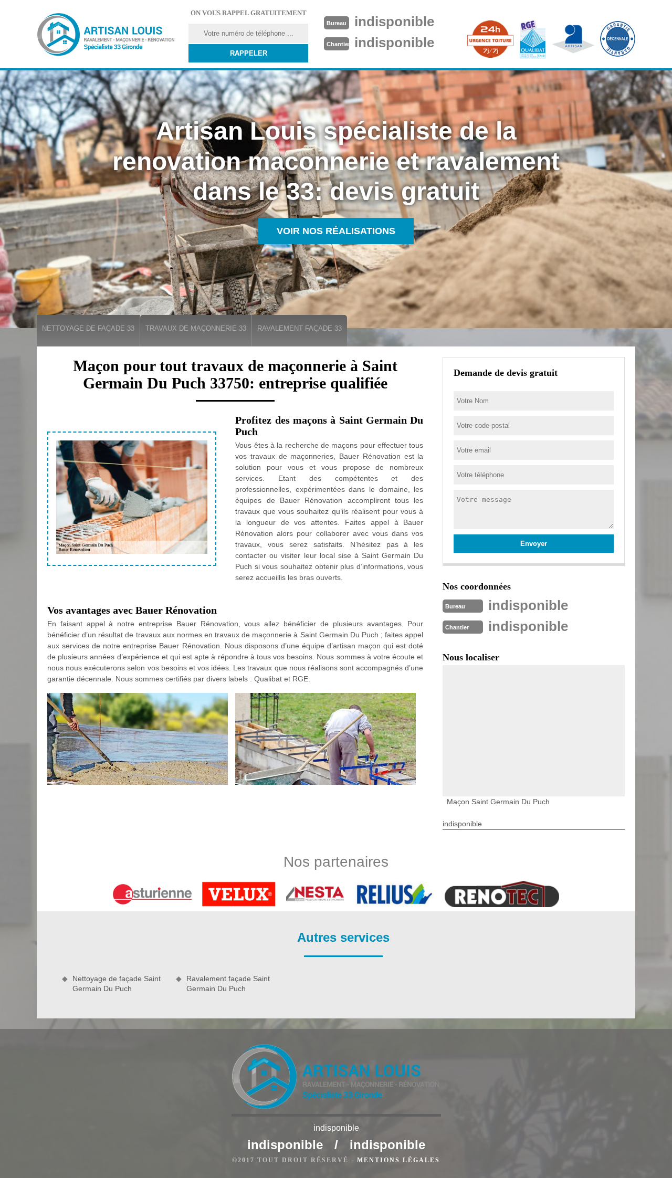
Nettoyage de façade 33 (88, 328)
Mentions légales (398, 1160)
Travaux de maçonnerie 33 (195, 328)
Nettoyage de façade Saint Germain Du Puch (116, 983)
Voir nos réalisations (336, 231)
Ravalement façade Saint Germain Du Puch (228, 983)
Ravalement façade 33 (299, 328)
